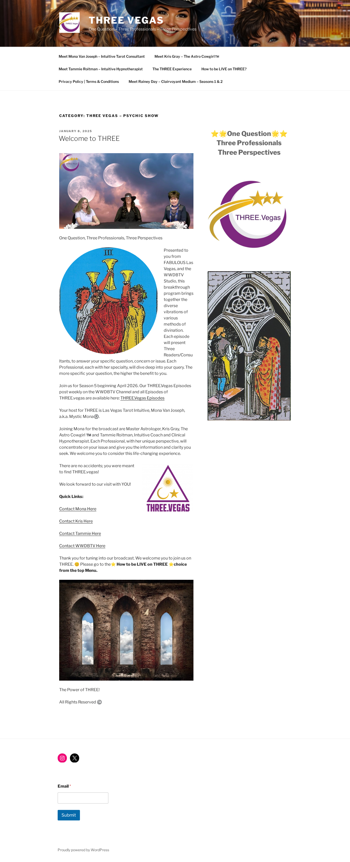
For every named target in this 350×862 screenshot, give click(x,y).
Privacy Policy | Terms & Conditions (89, 81)
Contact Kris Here (76, 521)
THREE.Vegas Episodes (142, 398)
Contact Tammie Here (80, 533)
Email (64, 786)
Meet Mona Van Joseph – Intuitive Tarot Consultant (102, 56)
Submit (68, 815)
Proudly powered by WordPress (83, 850)
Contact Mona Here (77, 508)
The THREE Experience (172, 69)
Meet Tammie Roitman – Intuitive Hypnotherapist (101, 69)
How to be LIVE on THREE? (223, 69)
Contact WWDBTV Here (82, 545)
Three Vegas (126, 20)
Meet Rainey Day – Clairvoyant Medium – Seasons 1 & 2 (176, 81)
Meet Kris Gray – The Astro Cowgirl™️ (187, 56)
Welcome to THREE (89, 138)
